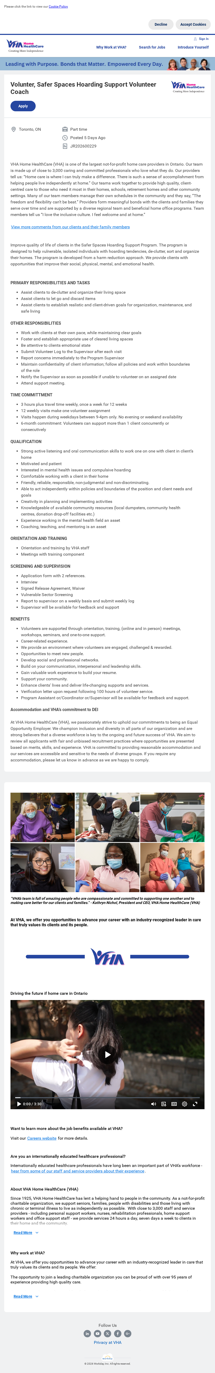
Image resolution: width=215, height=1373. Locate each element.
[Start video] (107, 1054)
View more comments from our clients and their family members (70, 226)
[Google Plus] (127, 1333)
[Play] (19, 1104)
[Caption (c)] (174, 1104)
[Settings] (184, 1104)
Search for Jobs (152, 47)
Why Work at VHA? (111, 47)
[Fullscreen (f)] (195, 1104)
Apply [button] (23, 106)
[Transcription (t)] (163, 1104)
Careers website (41, 1138)
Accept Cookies (193, 24)
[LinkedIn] (87, 1333)
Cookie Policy (58, 6)
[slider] (153, 1104)
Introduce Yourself (193, 47)
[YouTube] (97, 1333)
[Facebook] (117, 1333)
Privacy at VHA (107, 1342)
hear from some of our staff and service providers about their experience (77, 1171)
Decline (161, 24)
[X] (107, 1333)
